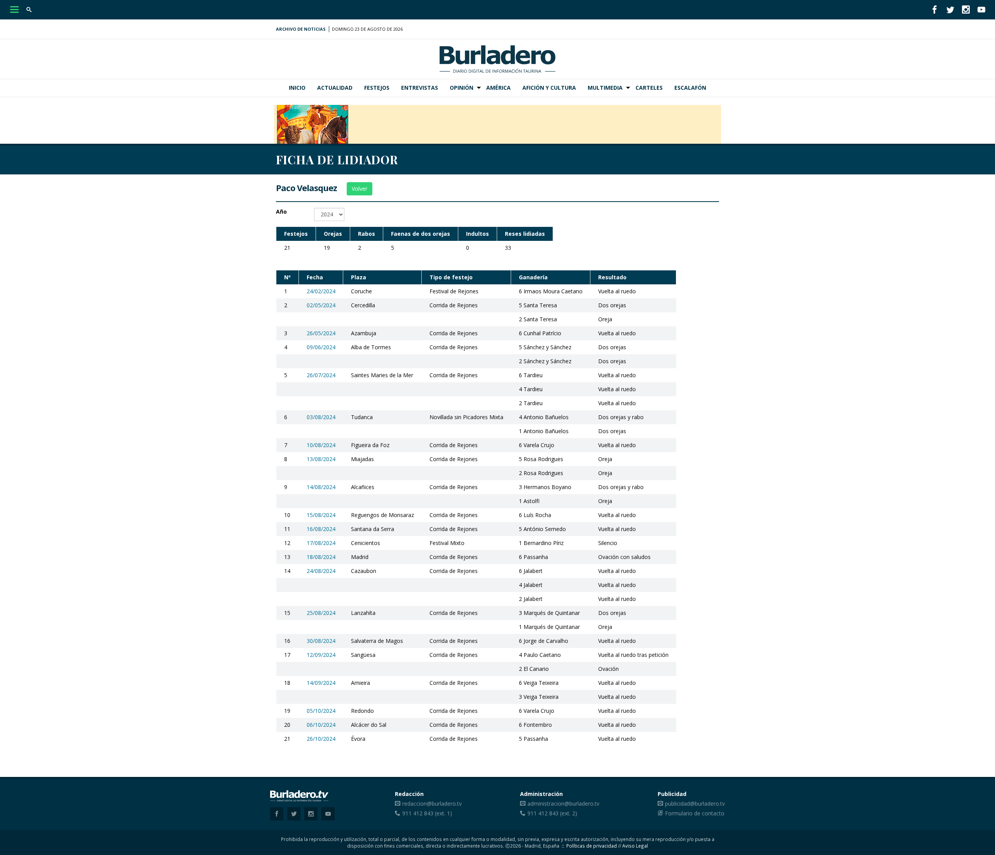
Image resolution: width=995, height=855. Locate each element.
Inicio (297, 87)
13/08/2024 (321, 459)
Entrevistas (419, 87)
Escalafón (690, 87)
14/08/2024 (321, 487)
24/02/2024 (321, 291)
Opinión (461, 87)
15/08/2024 (321, 515)
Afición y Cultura (549, 87)
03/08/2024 (321, 417)
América (498, 87)
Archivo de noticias (301, 29)
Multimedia (605, 87)
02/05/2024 (321, 305)
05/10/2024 (321, 710)
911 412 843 (417, 813)
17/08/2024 (321, 543)
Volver (359, 188)
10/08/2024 (321, 445)
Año (281, 211)
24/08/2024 (321, 571)
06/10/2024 (321, 724)
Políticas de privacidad (591, 846)
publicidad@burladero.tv (695, 803)
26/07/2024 (321, 375)
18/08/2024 (321, 557)
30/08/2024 (321, 640)
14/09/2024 (321, 682)
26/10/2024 (321, 738)
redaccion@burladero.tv (432, 803)
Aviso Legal (635, 846)
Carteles (649, 87)
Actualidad (335, 87)
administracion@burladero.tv (563, 803)
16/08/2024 (321, 529)
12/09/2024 (321, 654)
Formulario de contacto (694, 813)
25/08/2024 (321, 612)
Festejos (376, 87)
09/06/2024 (321, 347)
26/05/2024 (321, 333)
